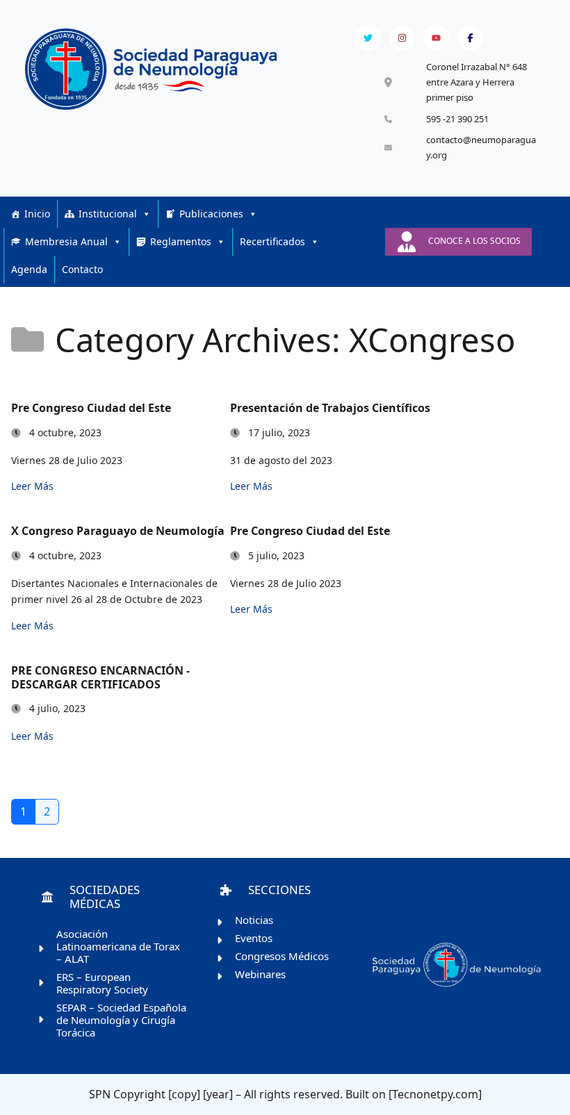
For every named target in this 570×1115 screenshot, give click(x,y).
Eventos (253, 938)
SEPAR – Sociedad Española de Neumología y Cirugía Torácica (121, 1019)
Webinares (260, 974)
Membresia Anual (66, 241)
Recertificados (272, 241)
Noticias (254, 920)
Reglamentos (180, 241)
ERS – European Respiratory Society (102, 983)
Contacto (82, 269)
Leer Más (32, 486)
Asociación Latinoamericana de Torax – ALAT (118, 946)
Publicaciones (211, 213)
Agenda (29, 269)
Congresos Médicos (282, 956)
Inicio (37, 213)
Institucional (108, 213)
